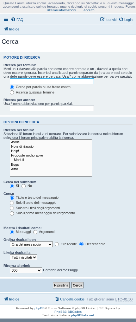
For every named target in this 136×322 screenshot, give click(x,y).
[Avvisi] (50, 142)
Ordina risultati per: (19, 240)
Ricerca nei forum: (18, 130)
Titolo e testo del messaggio (37, 197)
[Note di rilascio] (50, 147)
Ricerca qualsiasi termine (34, 92)
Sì (17, 186)
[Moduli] (50, 160)
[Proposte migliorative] (50, 155)
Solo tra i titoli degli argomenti (37, 208)
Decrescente (94, 244)
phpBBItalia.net (82, 315)
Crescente (68, 244)
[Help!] (50, 151)
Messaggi (23, 232)
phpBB (39, 308)
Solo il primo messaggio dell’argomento (45, 213)
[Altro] (50, 169)
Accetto (89, 10)
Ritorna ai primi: (16, 265)
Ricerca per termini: (19, 65)
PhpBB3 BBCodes (68, 311)
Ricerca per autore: (19, 100)
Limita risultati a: (17, 252)
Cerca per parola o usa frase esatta (43, 87)
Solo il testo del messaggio (35, 202)
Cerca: (8, 194)
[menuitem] (17, 19)
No (29, 186)
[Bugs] (50, 165)
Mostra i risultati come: (22, 228)
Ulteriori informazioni (61, 10)
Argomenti (46, 232)
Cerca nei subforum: (20, 182)
